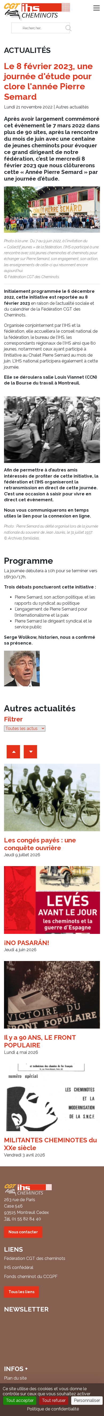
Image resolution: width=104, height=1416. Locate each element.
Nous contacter (23, 1232)
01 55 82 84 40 (26, 1218)
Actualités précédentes (13, 751)
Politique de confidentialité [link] (53, 1408)
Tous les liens (21, 1292)
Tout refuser (54, 1400)
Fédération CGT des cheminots (34, 1258)
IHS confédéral (18, 1267)
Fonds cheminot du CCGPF (31, 1276)
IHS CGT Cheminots (37, 12)
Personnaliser (87, 1400)
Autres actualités (72, 107)
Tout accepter (20, 1400)
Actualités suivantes (30, 751)
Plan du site (15, 1378)
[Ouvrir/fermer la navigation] (96, 8)
